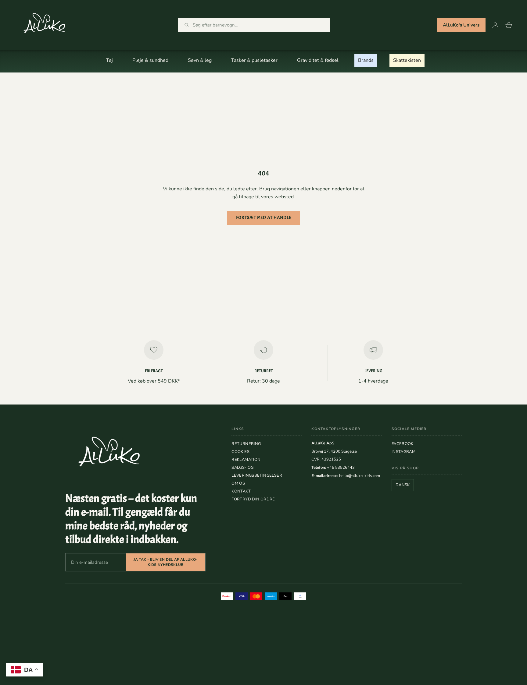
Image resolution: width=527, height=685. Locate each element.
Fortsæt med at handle (263, 218)
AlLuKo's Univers (461, 25)
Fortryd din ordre (253, 499)
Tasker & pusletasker (254, 60)
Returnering (246, 444)
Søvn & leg (200, 60)
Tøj (109, 60)
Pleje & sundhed (150, 60)
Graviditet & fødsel (318, 60)
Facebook (403, 444)
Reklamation (245, 459)
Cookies (240, 451)
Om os (238, 483)
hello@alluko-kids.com (359, 475)
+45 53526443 (341, 467)
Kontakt (241, 491)
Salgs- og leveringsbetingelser (256, 471)
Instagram (404, 451)
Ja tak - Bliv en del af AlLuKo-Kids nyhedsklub (165, 562)
